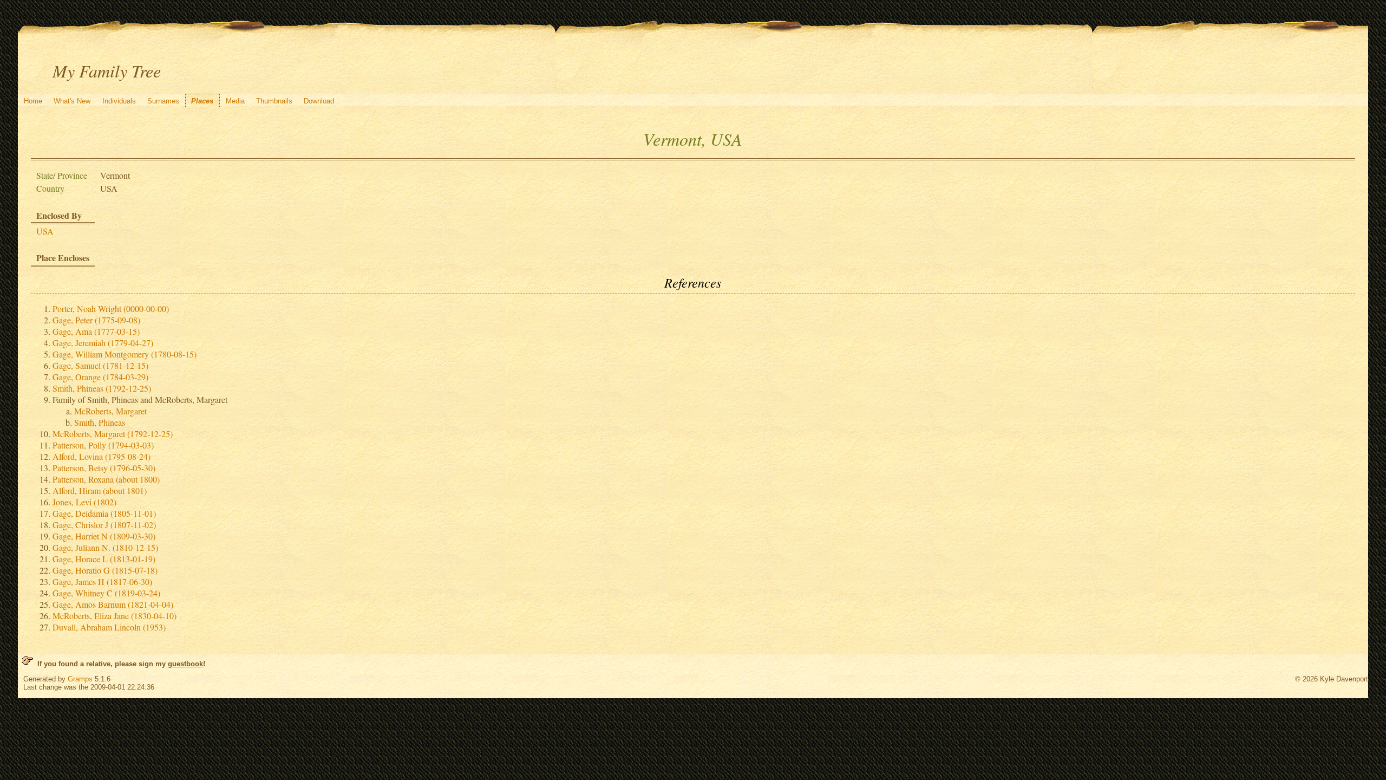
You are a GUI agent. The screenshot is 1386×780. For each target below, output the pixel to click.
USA (45, 231)
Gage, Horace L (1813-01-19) (104, 558)
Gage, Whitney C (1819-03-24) (106, 593)
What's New (72, 101)
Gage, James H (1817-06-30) (102, 581)
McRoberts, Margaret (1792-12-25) (113, 433)
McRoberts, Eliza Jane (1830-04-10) (114, 615)
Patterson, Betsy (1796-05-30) (104, 467)
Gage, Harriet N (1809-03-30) (104, 536)
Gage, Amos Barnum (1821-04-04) (113, 604)
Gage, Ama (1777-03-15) (96, 331)
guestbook (185, 664)
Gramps (80, 679)
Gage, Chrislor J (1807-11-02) (104, 524)
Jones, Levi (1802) (84, 502)
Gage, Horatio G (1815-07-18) (105, 570)
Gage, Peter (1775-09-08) (96, 320)
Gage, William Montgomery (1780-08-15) (125, 354)
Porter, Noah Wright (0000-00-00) (111, 308)
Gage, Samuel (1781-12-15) (100, 365)
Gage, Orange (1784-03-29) (100, 376)
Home (33, 101)
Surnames (163, 101)
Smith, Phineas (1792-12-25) (102, 388)
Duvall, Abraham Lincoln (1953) (109, 627)
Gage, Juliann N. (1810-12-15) (105, 547)
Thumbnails (274, 101)
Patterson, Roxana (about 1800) (106, 479)
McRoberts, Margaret (110, 411)
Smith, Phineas (99, 422)
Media (235, 101)
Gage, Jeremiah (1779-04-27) (103, 342)
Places (202, 101)
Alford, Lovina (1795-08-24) (102, 456)
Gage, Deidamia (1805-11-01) (104, 513)
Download (319, 101)
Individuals (119, 101)
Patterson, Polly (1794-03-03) (103, 445)
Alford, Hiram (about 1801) (100, 490)
